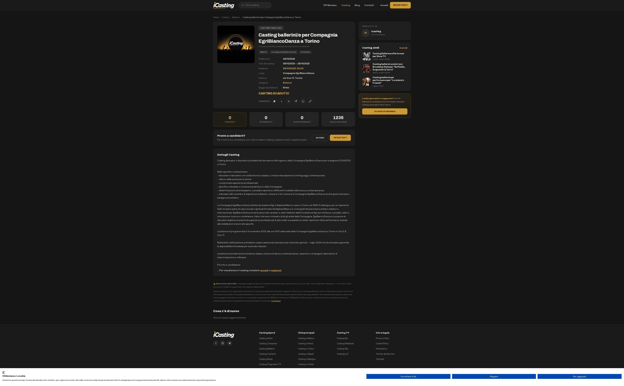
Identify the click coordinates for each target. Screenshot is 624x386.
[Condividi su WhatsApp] (274, 101)
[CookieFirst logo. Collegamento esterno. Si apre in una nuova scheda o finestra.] (3, 372)
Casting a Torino (306, 348)
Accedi (384, 5)
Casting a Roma (305, 343)
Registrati (400, 5)
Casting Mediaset (345, 343)
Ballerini (236, 17)
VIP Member (330, 5)
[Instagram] (222, 343)
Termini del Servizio (385, 354)
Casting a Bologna (307, 359)
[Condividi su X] (289, 101)
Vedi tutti (403, 48)
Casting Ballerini (267, 348)
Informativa (381, 348)
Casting (345, 5)
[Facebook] (215, 343)
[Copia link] (310, 101)
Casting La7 (342, 354)
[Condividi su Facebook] (282, 101)
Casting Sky (342, 348)
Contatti (369, 5)
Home (216, 17)
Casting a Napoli (306, 354)
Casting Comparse (268, 343)
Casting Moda (266, 359)
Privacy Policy (382, 338)
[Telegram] (229, 343)
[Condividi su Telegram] (296, 101)
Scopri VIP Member (384, 111)
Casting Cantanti (267, 354)
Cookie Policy (382, 343)
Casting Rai (342, 338)
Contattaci (276, 301)
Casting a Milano (306, 338)
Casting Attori (266, 338)
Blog (357, 5)
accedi (264, 270)
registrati (276, 270)
